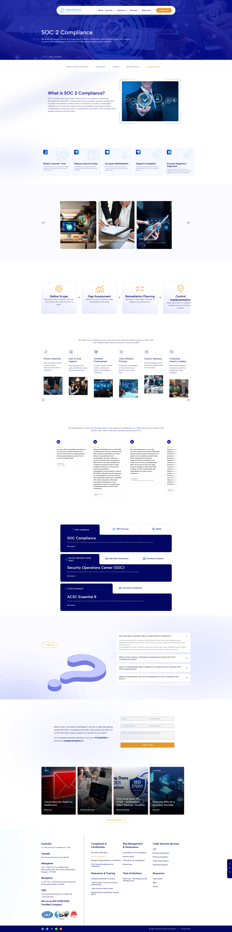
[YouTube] (61, 928)
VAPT (155, 849)
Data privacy (127, 864)
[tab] (80, 530)
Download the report (87, 810)
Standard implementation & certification (106, 860)
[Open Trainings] (139, 10)
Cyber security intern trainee (102, 888)
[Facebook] (47, 928)
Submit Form (147, 745)
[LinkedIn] (42, 928)
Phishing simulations (160, 857)
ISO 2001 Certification (99, 852)
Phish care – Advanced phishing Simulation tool (135, 880)
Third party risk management (134, 860)
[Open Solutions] (126, 10)
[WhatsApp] (56, 928)
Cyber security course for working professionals (104, 884)
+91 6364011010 (100, 738)
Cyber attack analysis (161, 861)
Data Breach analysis (160, 865)
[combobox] (122, 726)
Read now (156, 810)
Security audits (128, 856)
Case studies (158, 879)
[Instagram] (51, 928)
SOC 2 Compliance (98, 856)
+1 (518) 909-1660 (47, 897)
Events (155, 886)
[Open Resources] (152, 10)
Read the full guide (122, 810)
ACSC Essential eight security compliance (102, 865)
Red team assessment (161, 853)
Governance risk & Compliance (134, 852)
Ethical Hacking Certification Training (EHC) (105, 893)
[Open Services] (114, 10)
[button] (108, 10)
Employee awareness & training (103, 879)
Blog (154, 883)
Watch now (48, 810)
